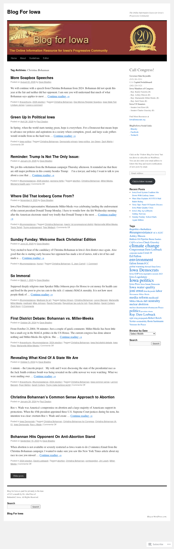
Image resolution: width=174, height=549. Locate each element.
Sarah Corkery (108, 303)
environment (141, 259)
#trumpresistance (28, 180)
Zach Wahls (107, 141)
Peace (160, 307)
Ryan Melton (94, 303)
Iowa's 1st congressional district (78, 224)
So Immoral (20, 275)
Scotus (132, 321)
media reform (138, 297)
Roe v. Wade (36, 424)
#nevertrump (25, 101)
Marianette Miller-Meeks (28, 345)
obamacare (153, 307)
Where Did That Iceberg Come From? (42, 195)
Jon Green (96, 141)
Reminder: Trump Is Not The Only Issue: (45, 156)
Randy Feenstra (54, 303)
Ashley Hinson (66, 300)
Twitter (133, 135)
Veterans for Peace (137, 324)
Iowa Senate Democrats (150, 284)
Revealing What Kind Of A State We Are (44, 357)
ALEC (160, 232)
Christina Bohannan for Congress (78, 421)
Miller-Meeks (107, 180)
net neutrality (152, 301)
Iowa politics (25, 141)
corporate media (135, 252)
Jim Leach (104, 460)
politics (134, 310)
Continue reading (58, 96)
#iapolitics (134, 229)
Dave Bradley (45, 81)
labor (159, 291)
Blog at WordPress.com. (157, 516)
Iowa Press (134, 284)
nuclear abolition (138, 304)
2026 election (38, 101)
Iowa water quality (142, 287)
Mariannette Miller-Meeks (106, 224)
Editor (46, 58)
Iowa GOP (134, 273)
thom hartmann (155, 321)
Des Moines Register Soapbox (88, 101)
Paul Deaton (42, 121)
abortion (76, 180)
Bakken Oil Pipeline (139, 239)
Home (14, 58)
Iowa (158, 266)
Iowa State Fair (109, 101)
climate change (144, 245)
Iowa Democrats (27, 421)
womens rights (57, 180)
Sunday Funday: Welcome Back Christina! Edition (53, 239)
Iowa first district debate (101, 342)
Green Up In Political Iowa (33, 116)
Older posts (18, 475)
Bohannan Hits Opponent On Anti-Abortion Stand (53, 436)
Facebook (134, 132)
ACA (155, 232)
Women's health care (20, 183)
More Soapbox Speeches (32, 77)
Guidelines (34, 58)
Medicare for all (44, 300)
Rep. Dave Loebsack (142, 314)
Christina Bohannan (63, 101)
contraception (91, 460)
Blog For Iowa (23, 11)
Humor (40, 263)
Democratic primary (68, 141)
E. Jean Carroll (78, 263)
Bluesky (134, 128)
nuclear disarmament (138, 307)
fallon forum (136, 263)
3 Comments (28, 306)
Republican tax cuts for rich (75, 303)
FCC (146, 263)
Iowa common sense (100, 381)
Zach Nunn (16, 306)
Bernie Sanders (155, 239)
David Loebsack (40, 460)
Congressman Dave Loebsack (145, 249)
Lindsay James (17, 104)
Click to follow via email (142, 181)
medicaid (27, 303)
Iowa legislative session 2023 (151, 273)
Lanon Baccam (101, 300)
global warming (136, 266)
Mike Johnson (39, 303)
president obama (147, 311)
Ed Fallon (135, 256)
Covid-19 (147, 252)
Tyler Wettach (49, 227)
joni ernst (136, 290)
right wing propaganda (138, 318)
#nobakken (145, 229)
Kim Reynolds (149, 291)
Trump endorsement (32, 227)
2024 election (55, 342)
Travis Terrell (16, 227)
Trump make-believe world (58, 384)
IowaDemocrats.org (137, 119)
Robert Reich (154, 317)
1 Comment (92, 263)
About (23, 58)
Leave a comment (34, 104)
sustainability (141, 321)
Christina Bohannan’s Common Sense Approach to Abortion (63, 396)
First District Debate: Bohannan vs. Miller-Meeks (52, 318)
